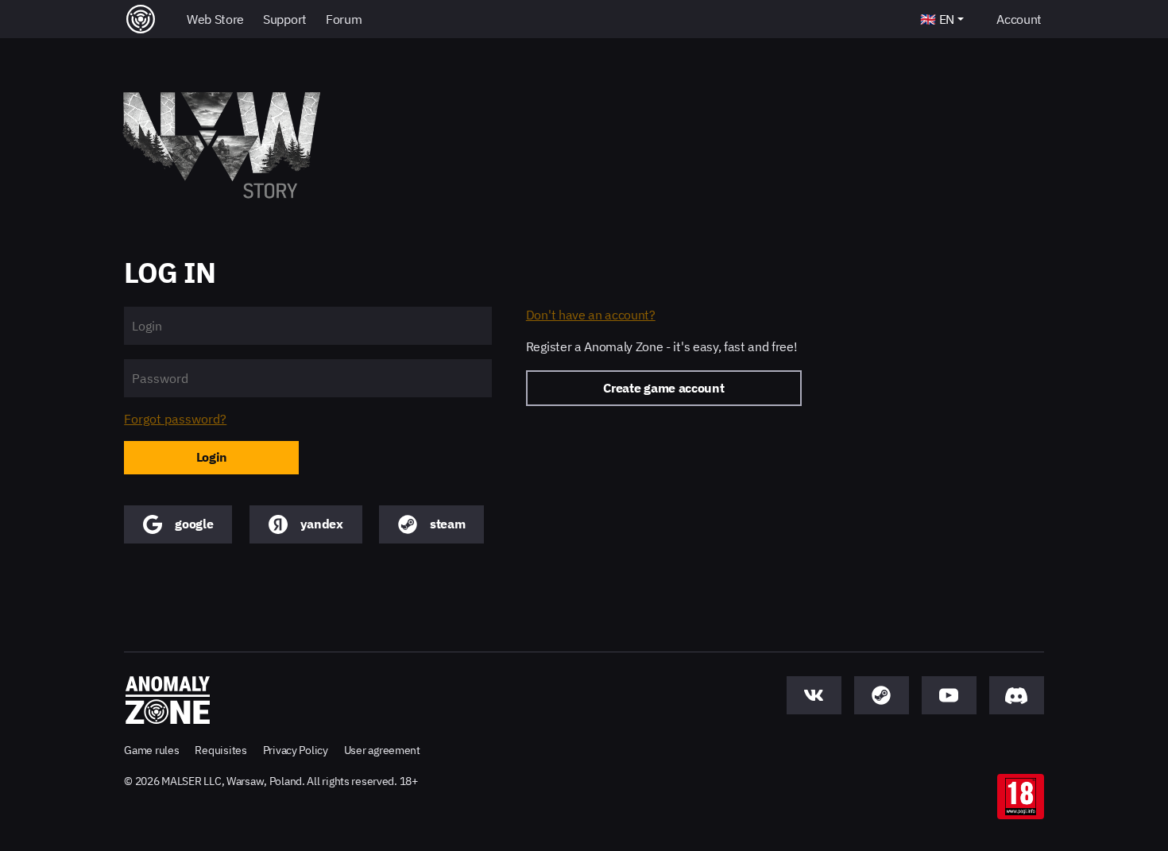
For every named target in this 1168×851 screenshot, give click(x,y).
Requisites (220, 750)
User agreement (382, 750)
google (194, 524)
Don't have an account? (591, 315)
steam (447, 524)
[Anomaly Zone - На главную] (167, 700)
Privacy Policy (295, 750)
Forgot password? (175, 419)
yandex (321, 524)
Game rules (151, 750)
